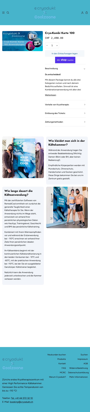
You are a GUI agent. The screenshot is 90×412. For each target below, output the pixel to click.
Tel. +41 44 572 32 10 (22, 398)
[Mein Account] (81, 12)
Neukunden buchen (56, 354)
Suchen (84, 354)
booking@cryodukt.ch (21, 401)
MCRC (63, 372)
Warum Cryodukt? (57, 377)
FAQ (64, 368)
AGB (86, 363)
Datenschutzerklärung (78, 372)
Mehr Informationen (78, 377)
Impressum (83, 359)
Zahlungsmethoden (54, 122)
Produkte (61, 359)
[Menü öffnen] (2, 12)
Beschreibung (51, 68)
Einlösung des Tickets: (55, 113)
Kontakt (62, 363)
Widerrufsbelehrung (78, 368)
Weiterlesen (50, 95)
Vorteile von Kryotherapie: (57, 104)
